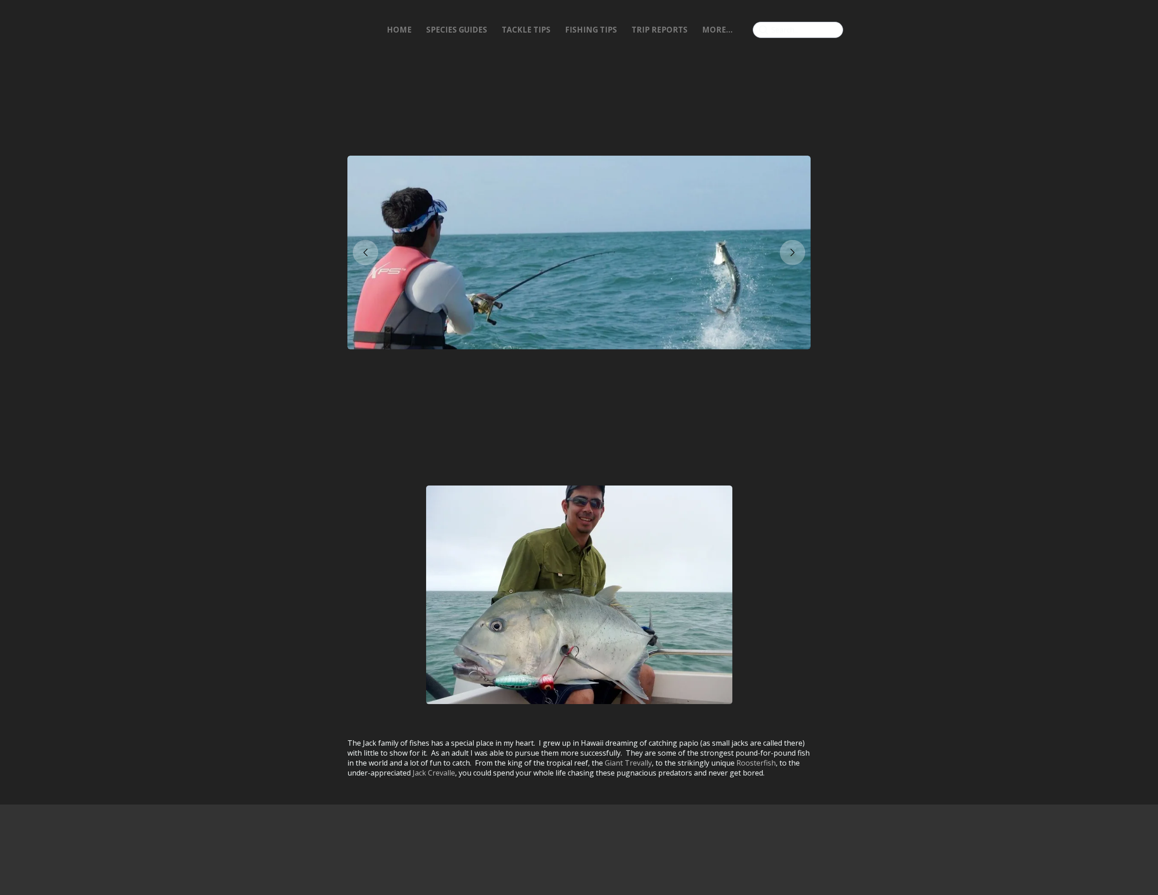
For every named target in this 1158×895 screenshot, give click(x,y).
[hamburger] (311, 30)
